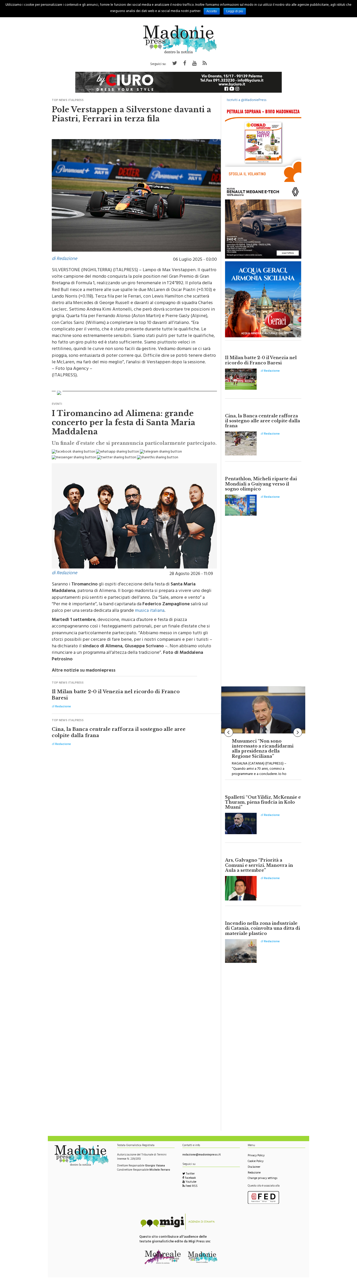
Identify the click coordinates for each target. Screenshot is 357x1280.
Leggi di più (234, 11)
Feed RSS (191, 1186)
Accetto (211, 11)
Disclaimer (254, 1167)
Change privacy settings (262, 1178)
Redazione (254, 1173)
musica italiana (149, 611)
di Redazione (64, 259)
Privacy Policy (256, 1156)
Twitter (190, 1174)
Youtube (190, 1182)
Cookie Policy (255, 1161)
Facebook (190, 1178)
